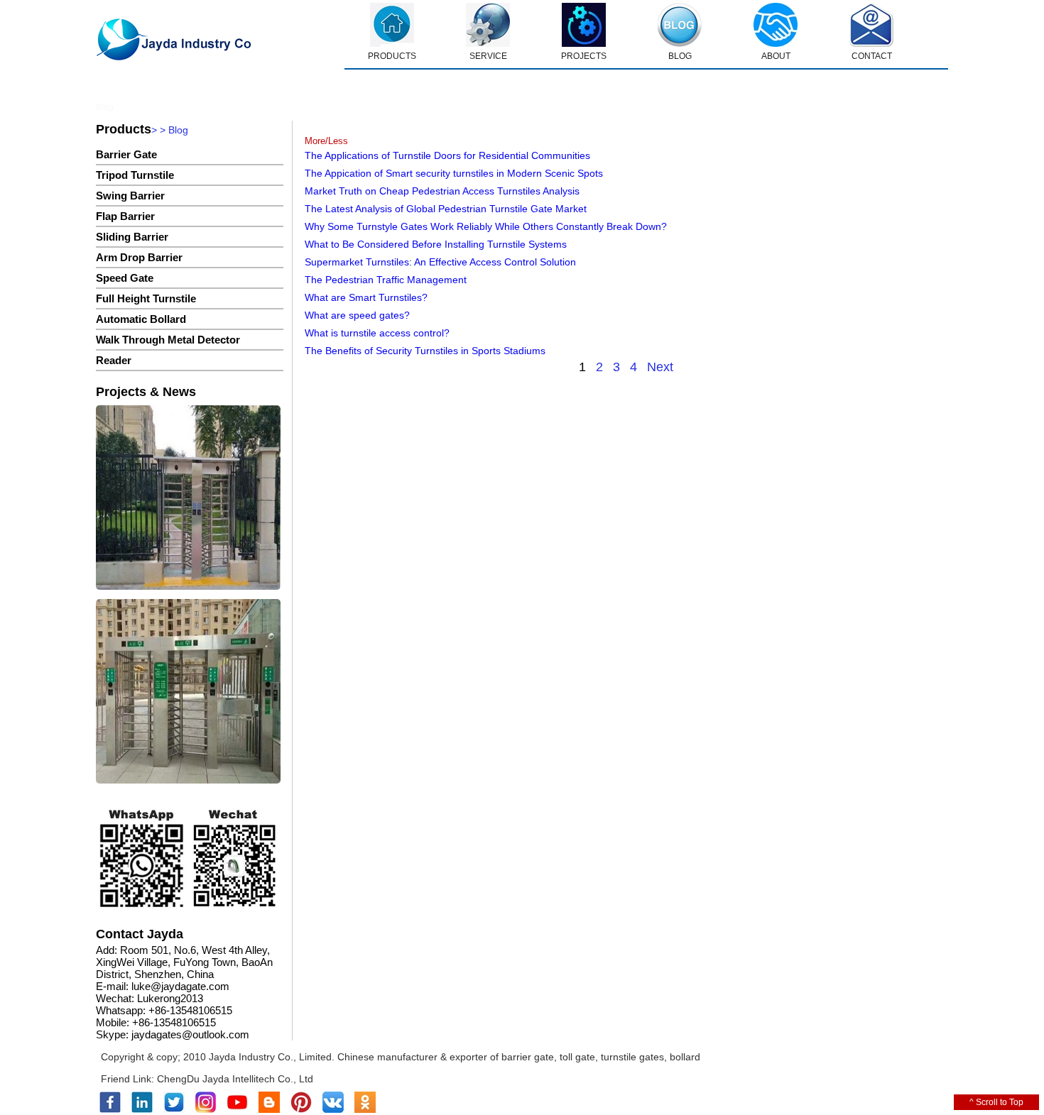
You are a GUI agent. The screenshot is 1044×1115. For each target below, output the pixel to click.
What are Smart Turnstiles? (366, 297)
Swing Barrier (130, 196)
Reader (113, 360)
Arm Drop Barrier (139, 257)
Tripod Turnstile (135, 175)
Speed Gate (124, 278)
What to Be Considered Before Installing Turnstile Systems (436, 244)
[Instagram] (205, 1110)
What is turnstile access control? (377, 333)
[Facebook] (110, 1110)
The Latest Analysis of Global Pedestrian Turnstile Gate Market (446, 208)
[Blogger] (269, 1110)
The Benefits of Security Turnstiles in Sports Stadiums (425, 350)
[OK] (365, 1110)
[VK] (333, 1110)
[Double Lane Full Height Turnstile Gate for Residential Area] (188, 498)
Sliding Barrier (132, 237)
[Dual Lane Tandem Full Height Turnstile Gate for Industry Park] (188, 692)
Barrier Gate (126, 154)
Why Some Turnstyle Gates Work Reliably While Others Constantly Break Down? (486, 226)
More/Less (326, 141)
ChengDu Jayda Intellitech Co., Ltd (235, 1078)
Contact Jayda (139, 934)
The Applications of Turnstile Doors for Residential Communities (447, 155)
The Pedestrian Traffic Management (386, 279)
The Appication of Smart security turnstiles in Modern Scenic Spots (454, 173)
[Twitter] (174, 1110)
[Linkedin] (142, 1110)
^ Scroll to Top (996, 1102)
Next (660, 367)
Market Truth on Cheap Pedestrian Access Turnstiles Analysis (442, 191)
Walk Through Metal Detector (168, 340)
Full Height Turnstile (146, 298)
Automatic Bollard (141, 319)
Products (123, 129)
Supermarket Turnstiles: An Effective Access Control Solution (440, 262)
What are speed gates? (357, 315)
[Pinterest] (301, 1110)
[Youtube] (237, 1110)
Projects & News (146, 392)
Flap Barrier (125, 216)
